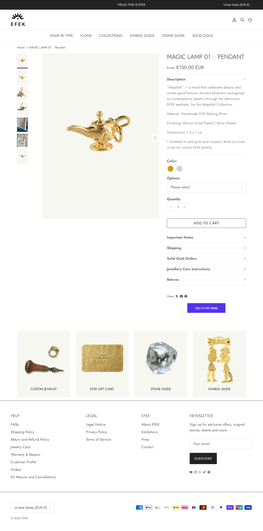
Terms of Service (98, 439)
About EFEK (150, 424)
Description (176, 79)
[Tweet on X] (177, 296)
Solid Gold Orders (182, 258)
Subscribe (203, 458)
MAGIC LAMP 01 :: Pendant (47, 47)
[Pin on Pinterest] (185, 296)
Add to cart (206, 223)
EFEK (24, 518)
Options (173, 178)
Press (145, 439)
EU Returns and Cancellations (33, 477)
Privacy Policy (96, 432)
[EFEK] (18, 19)
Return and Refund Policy (30, 439)
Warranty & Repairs (25, 454)
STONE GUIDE (173, 35)
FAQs (15, 424)
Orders (16, 469)
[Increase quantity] (185, 207)
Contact (147, 447)
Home (21, 47)
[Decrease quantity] (170, 207)
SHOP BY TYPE (61, 35)
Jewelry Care (20, 447)
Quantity (174, 199)
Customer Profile (23, 462)
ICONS (86, 35)
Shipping (174, 248)
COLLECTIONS (110, 35)
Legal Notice (95, 424)
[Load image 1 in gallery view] (100, 136)
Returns (173, 279)
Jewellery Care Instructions (188, 269)
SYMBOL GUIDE (142, 35)
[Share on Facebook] (181, 296)
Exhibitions (150, 432)
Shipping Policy (22, 432)
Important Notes (180, 237)
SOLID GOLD (202, 35)
